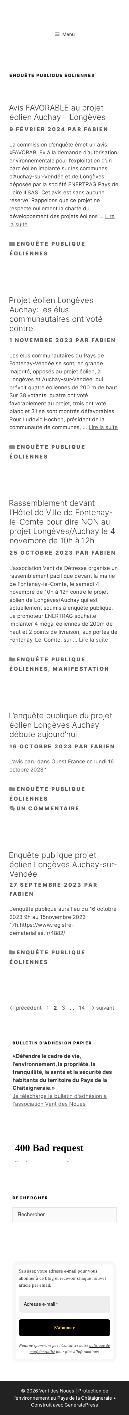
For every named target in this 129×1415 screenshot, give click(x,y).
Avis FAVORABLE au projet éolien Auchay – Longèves (57, 112)
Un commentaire (48, 808)
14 (82, 1008)
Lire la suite (103, 427)
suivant (102, 1008)
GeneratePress (81, 1405)
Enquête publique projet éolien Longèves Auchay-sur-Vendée (63, 864)
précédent (25, 1008)
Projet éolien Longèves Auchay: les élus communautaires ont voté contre (56, 314)
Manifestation (81, 669)
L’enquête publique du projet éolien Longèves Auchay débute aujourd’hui (60, 725)
